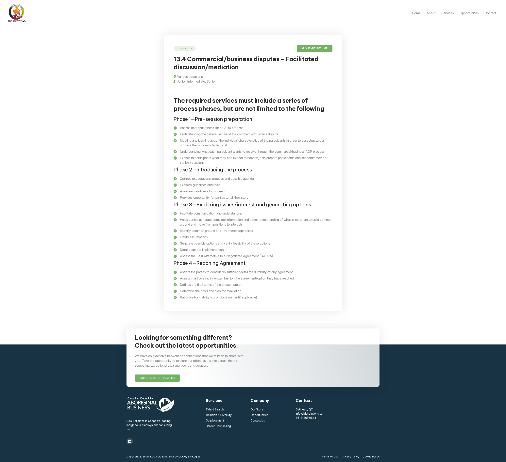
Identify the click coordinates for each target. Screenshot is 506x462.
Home (416, 13)
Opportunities (469, 13)
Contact (490, 13)
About (431, 13)
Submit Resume (316, 48)
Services (447, 13)
